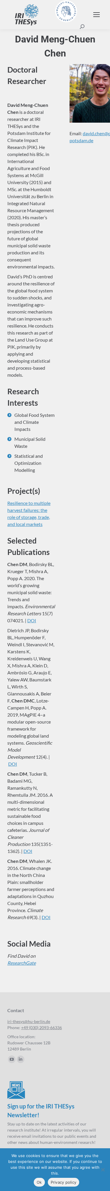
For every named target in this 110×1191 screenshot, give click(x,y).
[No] (103, 1170)
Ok (39, 1182)
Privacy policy (64, 1182)
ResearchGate (21, 963)
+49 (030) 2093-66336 (41, 1027)
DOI (31, 620)
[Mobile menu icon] (96, 14)
